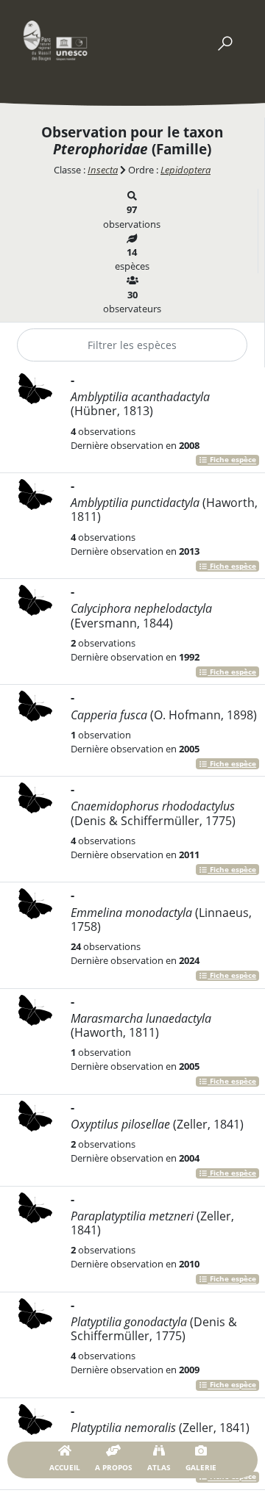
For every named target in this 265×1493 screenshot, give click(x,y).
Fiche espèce (232, 460)
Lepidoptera (185, 169)
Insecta (103, 169)
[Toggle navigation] (224, 40)
